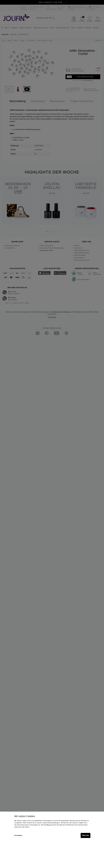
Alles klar (85, 835)
